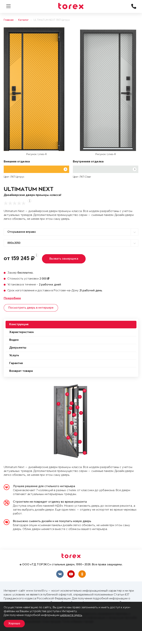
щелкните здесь (71, 615)
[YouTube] (71, 574)
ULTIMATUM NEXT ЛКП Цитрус (51, 20)
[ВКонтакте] (60, 574)
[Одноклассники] (82, 574)
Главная (8, 20)
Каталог (23, 20)
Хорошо (14, 623)
